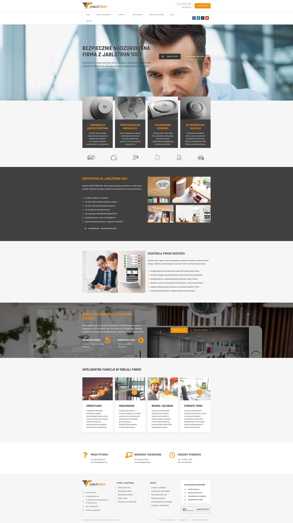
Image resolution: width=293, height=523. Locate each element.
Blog (172, 15)
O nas (88, 15)
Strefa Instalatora (156, 15)
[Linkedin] (198, 18)
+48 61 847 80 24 (99, 459)
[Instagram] (202, 18)
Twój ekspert (137, 15)
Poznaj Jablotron (103, 15)
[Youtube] (207, 18)
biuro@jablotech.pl (100, 462)
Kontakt (89, 21)
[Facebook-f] (194, 18)
